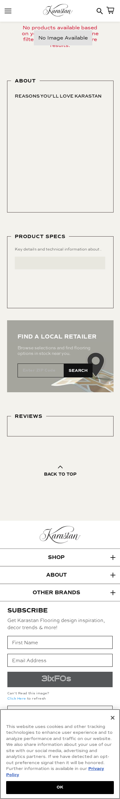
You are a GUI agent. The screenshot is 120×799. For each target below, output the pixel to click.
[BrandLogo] (60, 11)
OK (60, 787)
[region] (60, 754)
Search (78, 370)
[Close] (112, 718)
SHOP (56, 557)
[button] (60, 557)
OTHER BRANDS (56, 592)
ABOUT (56, 575)
